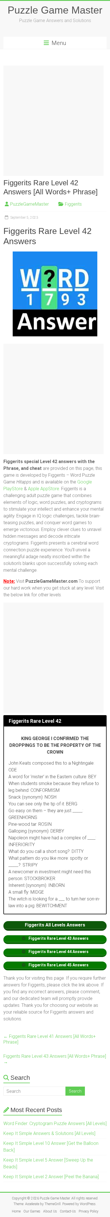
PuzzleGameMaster (29, 204)
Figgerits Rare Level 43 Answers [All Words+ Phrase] (54, 1059)
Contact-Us (68, 1211)
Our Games (31, 1211)
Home (16, 1211)
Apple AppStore (43, 488)
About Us (50, 1211)
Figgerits (73, 204)
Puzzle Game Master (55, 10)
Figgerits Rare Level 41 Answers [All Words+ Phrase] (49, 1039)
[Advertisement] (55, 121)
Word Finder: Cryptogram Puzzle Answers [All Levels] (55, 1123)
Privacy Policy (88, 1211)
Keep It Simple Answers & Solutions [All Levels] (49, 1133)
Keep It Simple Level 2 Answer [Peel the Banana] (51, 1176)
